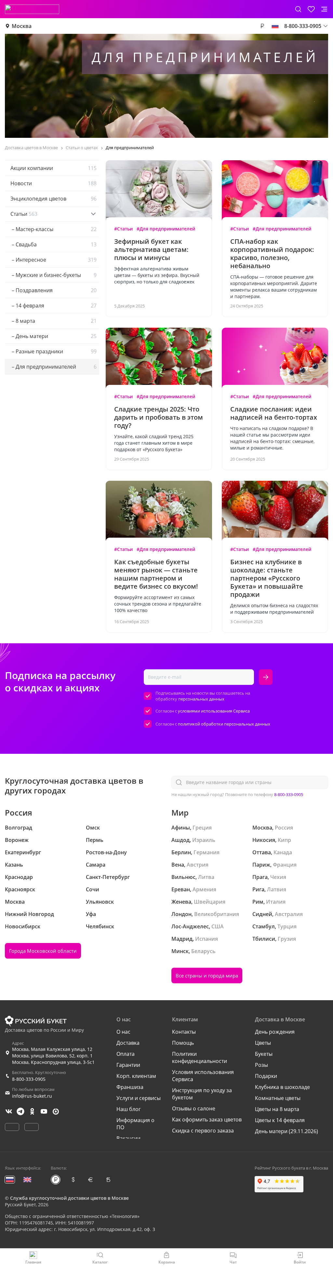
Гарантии (128, 1064)
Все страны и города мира (207, 975)
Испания (206, 938)
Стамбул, (264, 926)
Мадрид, (182, 938)
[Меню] (324, 9)
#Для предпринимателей (166, 229)
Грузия (287, 938)
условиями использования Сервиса (214, 711)
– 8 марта (53, 320)
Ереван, (181, 889)
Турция (287, 926)
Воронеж (17, 840)
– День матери (53, 336)
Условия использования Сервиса (203, 1075)
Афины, (181, 827)
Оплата (125, 1053)
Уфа (91, 914)
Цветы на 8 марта (277, 1109)
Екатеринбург (23, 852)
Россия (284, 827)
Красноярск (20, 889)
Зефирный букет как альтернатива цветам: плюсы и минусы (151, 249)
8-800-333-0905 (288, 794)
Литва (206, 877)
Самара (95, 864)
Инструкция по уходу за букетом (202, 1094)
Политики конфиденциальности (199, 1057)
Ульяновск (100, 901)
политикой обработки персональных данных (224, 724)
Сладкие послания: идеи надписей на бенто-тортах (273, 413)
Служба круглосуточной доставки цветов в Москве (69, 1198)
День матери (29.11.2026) (286, 1131)
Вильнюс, (184, 877)
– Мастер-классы (53, 229)
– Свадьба (53, 244)
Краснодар (19, 877)
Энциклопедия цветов (53, 198)
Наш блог (128, 1109)
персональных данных (201, 699)
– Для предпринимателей (53, 366)
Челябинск (100, 926)
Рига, (259, 889)
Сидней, (262, 914)
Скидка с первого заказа (203, 1130)
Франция (285, 864)
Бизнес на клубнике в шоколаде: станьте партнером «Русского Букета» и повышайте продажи (266, 578)
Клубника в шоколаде (282, 1087)
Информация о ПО (135, 1124)
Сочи (92, 889)
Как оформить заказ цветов (207, 1119)
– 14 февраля (53, 305)
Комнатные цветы (277, 1098)
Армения (204, 889)
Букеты (264, 1053)
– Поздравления (53, 290)
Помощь (183, 1042)
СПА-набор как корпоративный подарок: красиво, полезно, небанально (272, 253)
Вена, (178, 864)
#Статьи (123, 229)
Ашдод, (181, 840)
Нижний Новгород (29, 914)
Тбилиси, (264, 938)
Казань (14, 864)
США (217, 926)
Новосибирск (22, 926)
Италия (276, 901)
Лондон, (182, 914)
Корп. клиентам (136, 1076)
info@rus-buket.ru (32, 1096)
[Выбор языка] (275, 26)
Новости (53, 183)
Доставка (128, 1042)
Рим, (258, 901)
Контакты (184, 1031)
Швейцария (209, 901)
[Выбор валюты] (262, 26)
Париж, (262, 864)
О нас (123, 1031)
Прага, (260, 877)
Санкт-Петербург (108, 877)
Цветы (263, 1042)
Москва (22, 26)
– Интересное (53, 259)
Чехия (278, 877)
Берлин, (181, 852)
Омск (93, 827)
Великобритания (216, 914)
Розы (261, 1064)
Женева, (182, 901)
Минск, (180, 951)
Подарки (266, 1076)
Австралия (289, 914)
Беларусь (203, 951)
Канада (282, 852)
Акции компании (53, 168)
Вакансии (128, 1138)
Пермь (94, 840)
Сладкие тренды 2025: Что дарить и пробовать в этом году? (158, 417)
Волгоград (18, 827)
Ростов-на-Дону (106, 852)
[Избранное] (311, 9)
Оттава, (262, 852)
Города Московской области (43, 951)
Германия (206, 852)
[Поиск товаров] (298, 9)
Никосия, (264, 840)
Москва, (262, 827)
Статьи (23, 213)
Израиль (203, 840)
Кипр (284, 840)
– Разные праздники (53, 351)
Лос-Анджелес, (190, 926)
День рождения (275, 1031)
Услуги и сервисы (138, 1098)
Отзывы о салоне (193, 1108)
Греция (202, 827)
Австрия (197, 864)
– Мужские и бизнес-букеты (53, 275)
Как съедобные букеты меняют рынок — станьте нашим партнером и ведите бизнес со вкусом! (156, 574)
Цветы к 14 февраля (280, 1120)
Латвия (276, 889)
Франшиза (129, 1087)
